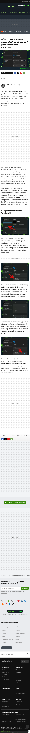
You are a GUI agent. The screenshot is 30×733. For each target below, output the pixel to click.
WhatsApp (4, 12)
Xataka (4, 670)
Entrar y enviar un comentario (15, 502)
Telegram (25, 600)
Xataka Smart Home (7, 677)
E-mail (24, 73)
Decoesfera (5, 704)
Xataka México (6, 714)
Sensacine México (20, 717)
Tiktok (13, 603)
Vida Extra (18, 672)
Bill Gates (18, 31)
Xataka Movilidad (20, 633)
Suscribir (25, 588)
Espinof (17, 682)
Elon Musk (25, 31)
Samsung (18, 636)
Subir (23, 661)
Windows (22, 12)
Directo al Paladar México (6, 722)
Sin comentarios (8, 73)
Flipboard (21, 73)
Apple (3, 636)
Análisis (18, 627)
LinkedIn (9, 603)
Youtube (18, 600)
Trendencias (5, 701)
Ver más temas (6, 648)
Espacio (4, 630)
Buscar (27, 654)
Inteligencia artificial (7, 639)
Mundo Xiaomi (5, 679)
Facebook (15, 73)
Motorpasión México (21, 721)
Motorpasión (19, 691)
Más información (5, 731)
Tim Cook (11, 31)
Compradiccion (6, 706)
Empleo (4, 642)
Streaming (5, 627)
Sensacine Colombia (21, 719)
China (4, 31)
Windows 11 (21, 436)
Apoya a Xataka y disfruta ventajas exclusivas (15, 614)
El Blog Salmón (19, 701)
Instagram (13, 12)
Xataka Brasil (5, 717)
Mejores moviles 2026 (19, 575)
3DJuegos (18, 670)
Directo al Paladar (6, 691)
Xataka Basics (15, 6)
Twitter (18, 73)
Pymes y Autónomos (21, 704)
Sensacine (18, 680)
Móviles (18, 630)
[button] (13, 85)
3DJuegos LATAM (20, 714)
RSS (3, 603)
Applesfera (4, 674)
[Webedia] (26, 1)
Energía (4, 633)
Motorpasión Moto (20, 693)
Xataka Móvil (5, 672)
